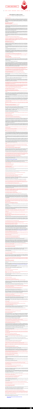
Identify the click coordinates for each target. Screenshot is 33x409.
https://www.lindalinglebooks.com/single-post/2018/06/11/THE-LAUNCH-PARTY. (19, 264)
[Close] (32, 408)
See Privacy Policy (15, 408)
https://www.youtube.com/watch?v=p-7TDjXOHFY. (12, 159)
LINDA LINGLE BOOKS (12, 6)
